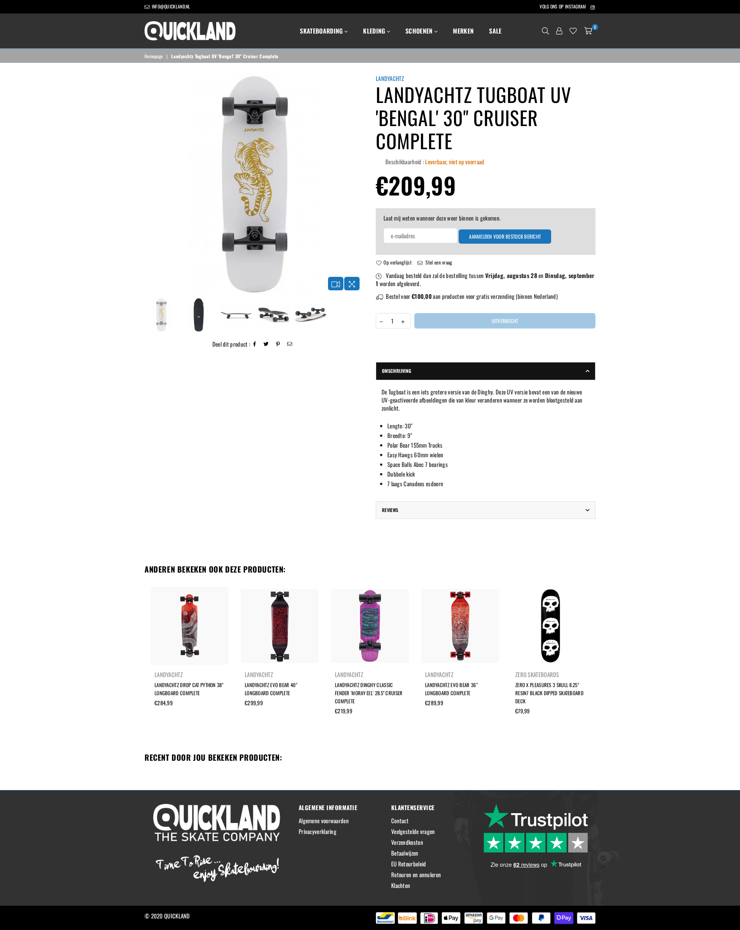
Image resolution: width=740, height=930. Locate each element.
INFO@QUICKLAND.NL (170, 6)
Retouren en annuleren (416, 874)
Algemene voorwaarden (324, 820)
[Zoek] (545, 31)
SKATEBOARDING (322, 30)
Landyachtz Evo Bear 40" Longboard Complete (271, 689)
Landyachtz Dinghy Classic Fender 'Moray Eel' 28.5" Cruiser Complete (369, 693)
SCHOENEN (419, 30)
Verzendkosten (407, 842)
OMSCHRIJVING (396, 370)
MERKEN (463, 30)
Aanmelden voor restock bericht (505, 236)
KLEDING (375, 30)
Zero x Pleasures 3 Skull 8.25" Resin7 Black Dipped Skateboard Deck (549, 693)
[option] (254, 184)
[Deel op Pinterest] (278, 344)
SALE (495, 30)
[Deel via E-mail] (289, 344)
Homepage (154, 56)
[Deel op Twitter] (266, 344)
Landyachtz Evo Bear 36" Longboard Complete (451, 689)
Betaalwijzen (405, 853)
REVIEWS (390, 510)
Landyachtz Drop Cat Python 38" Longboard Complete (189, 689)
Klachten (400, 885)
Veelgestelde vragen (413, 831)
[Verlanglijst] (573, 31)
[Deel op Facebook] (254, 344)
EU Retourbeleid (408, 863)
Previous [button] (151, 184)
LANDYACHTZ (390, 78)
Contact (400, 820)
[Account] (559, 31)
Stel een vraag (438, 262)
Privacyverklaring (317, 831)
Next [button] (357, 184)
